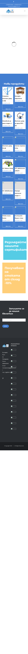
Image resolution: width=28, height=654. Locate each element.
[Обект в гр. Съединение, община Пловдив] (13, 419)
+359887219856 (9, 4)
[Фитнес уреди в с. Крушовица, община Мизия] (13, 425)
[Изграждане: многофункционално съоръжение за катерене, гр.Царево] (13, 402)
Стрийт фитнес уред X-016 (7, 98)
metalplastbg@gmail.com (14, 6)
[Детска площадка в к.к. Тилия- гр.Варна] (13, 397)
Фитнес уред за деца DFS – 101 (19, 123)
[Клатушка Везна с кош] (20, 210)
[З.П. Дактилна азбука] (20, 163)
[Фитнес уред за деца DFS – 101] (20, 116)
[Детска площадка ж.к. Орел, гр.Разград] (13, 414)
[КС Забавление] (7, 186)
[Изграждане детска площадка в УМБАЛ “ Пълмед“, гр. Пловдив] (13, 368)
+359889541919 (17, 4)
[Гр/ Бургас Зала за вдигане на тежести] (13, 380)
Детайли (8, 109)
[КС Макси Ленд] (7, 163)
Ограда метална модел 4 (18, 193)
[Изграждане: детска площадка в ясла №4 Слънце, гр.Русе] (13, 363)
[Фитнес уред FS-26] (7, 141)
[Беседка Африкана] (20, 91)
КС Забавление (7, 191)
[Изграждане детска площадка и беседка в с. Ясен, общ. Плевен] (13, 430)
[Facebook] (3, 378)
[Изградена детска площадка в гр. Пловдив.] (13, 357)
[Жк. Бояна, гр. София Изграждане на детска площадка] (13, 391)
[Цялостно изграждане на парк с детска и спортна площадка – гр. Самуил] (13, 408)
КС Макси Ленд (7, 168)
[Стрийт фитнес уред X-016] (7, 91)
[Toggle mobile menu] (25, 11)
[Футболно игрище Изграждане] (13, 374)
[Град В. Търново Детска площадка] (13, 385)
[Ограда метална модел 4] (20, 186)
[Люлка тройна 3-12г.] (20, 141)
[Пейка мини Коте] (7, 210)
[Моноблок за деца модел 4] (7, 116)
